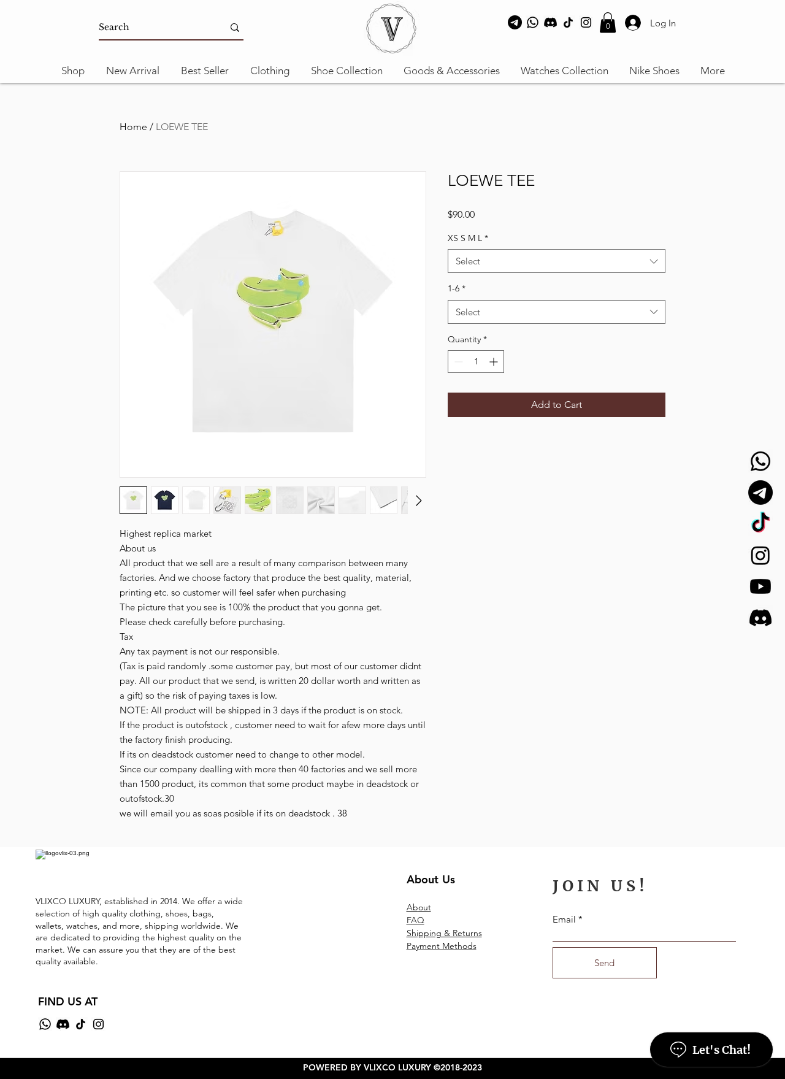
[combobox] (556, 261)
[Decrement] (457, 361)
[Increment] (494, 361)
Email (564, 919)
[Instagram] (586, 22)
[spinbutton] (476, 361)
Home (133, 126)
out (424, 907)
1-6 (456, 288)
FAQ (415, 920)
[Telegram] (515, 22)
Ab (412, 907)
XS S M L (468, 238)
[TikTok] (568, 22)
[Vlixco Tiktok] (760, 524)
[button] (607, 22)
